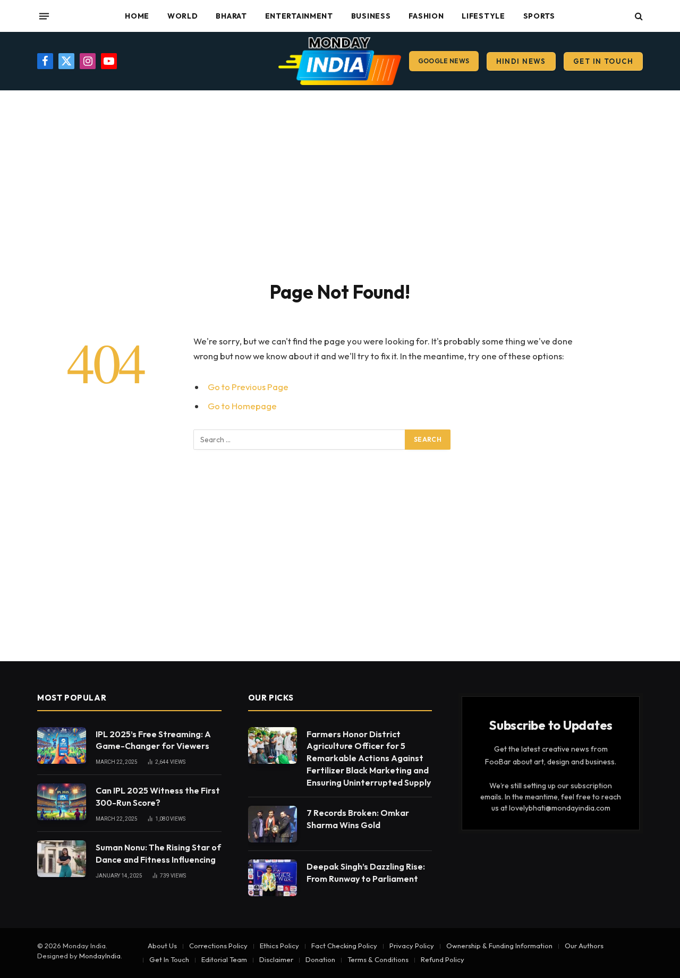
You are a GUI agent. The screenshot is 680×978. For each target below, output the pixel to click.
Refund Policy (442, 959)
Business (371, 16)
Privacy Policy (411, 945)
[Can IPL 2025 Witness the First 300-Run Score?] (61, 801)
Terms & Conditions (378, 959)
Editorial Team (224, 959)
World (182, 16)
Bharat (231, 16)
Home (137, 16)
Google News (444, 61)
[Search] (638, 16)
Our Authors (584, 945)
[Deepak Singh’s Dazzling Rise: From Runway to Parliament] (272, 877)
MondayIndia (100, 955)
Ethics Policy (279, 945)
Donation (320, 959)
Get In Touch (603, 61)
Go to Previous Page (248, 386)
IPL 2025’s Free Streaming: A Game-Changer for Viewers (153, 740)
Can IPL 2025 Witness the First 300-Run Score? (158, 796)
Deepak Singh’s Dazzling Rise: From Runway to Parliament (366, 872)
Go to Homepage (242, 405)
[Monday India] (339, 61)
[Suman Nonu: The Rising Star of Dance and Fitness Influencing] (61, 858)
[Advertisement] (340, 183)
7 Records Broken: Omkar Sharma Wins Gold (358, 818)
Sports (539, 16)
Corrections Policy (218, 945)
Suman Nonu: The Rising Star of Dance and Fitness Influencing (158, 853)
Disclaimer (276, 959)
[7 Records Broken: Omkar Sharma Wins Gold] (272, 824)
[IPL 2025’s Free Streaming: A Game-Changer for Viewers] (61, 745)
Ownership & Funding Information (499, 945)
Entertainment (299, 16)
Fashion (426, 16)
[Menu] (44, 15)
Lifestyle (483, 16)
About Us (162, 945)
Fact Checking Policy (344, 945)
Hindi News (521, 61)
